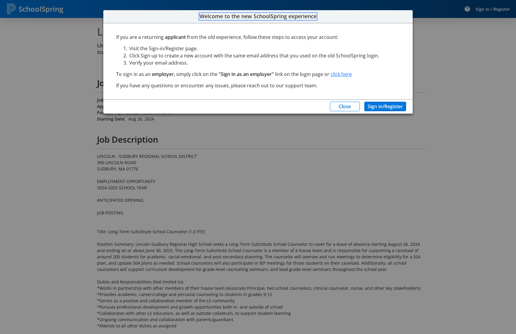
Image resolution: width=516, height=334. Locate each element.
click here (341, 74)
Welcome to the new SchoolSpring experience (258, 16)
